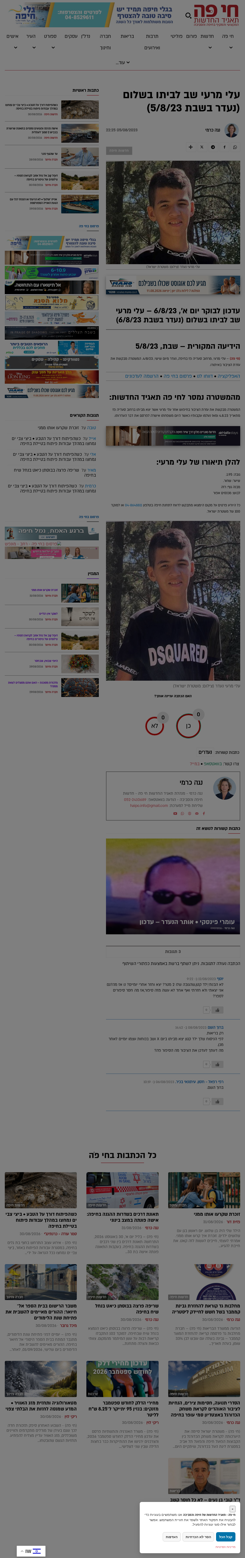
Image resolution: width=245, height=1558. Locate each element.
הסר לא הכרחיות (198, 1537)
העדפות (172, 1537)
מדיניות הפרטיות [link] (225, 1547)
